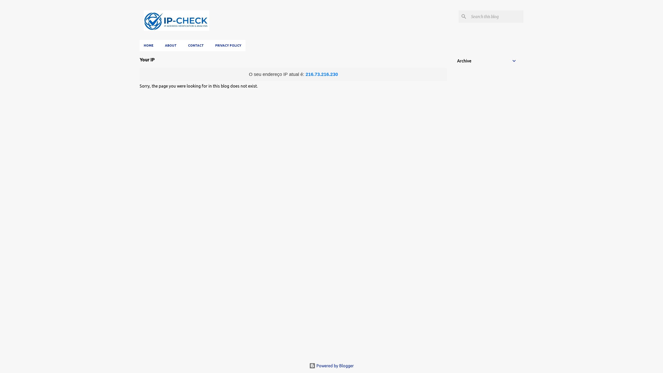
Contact (196, 45)
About (171, 45)
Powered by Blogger (334, 365)
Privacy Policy (228, 45)
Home (149, 45)
